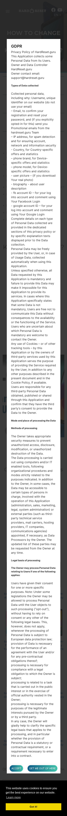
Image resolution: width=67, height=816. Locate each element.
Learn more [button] (13, 797)
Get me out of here (42, 768)
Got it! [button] (33, 806)
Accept (16, 768)
